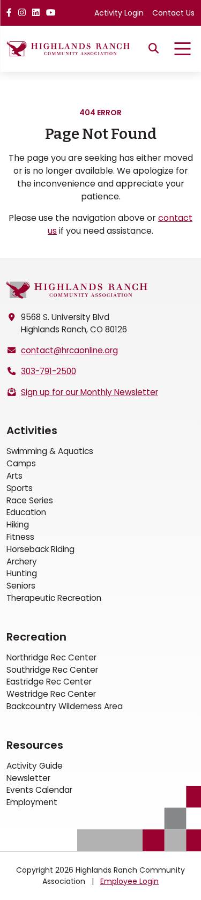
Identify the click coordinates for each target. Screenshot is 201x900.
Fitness (20, 536)
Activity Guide (34, 765)
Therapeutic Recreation (53, 598)
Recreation (36, 636)
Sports (19, 488)
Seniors (20, 585)
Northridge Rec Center (51, 657)
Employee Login (129, 881)
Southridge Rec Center (52, 669)
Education (26, 512)
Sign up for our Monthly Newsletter (89, 392)
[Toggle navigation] (182, 48)
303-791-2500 (48, 371)
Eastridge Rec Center (49, 681)
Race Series (29, 500)
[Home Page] (76, 290)
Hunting (21, 573)
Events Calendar (39, 789)
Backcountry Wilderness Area (64, 706)
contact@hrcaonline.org (69, 350)
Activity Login (119, 13)
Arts (14, 475)
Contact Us (173, 13)
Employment (31, 802)
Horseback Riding (40, 549)
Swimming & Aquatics (49, 451)
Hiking (17, 524)
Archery (21, 561)
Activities (31, 430)
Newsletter (28, 778)
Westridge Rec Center (51, 694)
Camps (21, 463)
